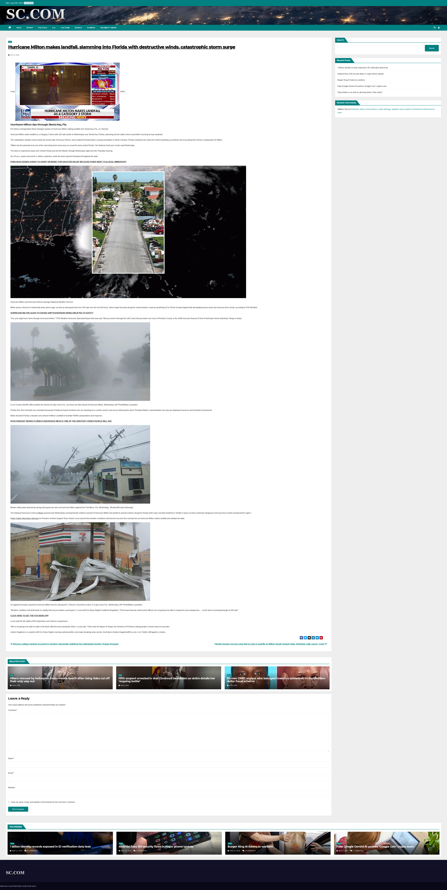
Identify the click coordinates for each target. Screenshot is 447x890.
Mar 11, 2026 (17, 851)
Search (340, 40)
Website (11, 788)
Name (11, 758)
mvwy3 (10, 886)
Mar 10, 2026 (126, 851)
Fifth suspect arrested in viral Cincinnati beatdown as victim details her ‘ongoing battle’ (167, 680)
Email (11, 773)
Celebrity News (108, 28)
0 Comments (32, 851)
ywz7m (33, 886)
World (78, 28)
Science (91, 28)
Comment (12, 710)
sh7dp (24, 886)
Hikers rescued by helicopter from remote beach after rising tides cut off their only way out (60, 680)
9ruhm (20, 886)
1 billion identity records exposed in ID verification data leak (362, 68)
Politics (42, 28)
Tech (18, 28)
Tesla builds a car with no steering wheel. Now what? (359, 92)
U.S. (54, 28)
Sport (30, 28)
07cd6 (29, 886)
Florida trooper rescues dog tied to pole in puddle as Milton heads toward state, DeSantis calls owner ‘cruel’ (270, 644)
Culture (65, 28)
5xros (6, 886)
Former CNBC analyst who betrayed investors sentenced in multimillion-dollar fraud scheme (276, 680)
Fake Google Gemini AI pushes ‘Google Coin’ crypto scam (362, 86)
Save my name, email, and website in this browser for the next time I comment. (43, 802)
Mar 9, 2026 (343, 851)
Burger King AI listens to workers (351, 80)
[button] (435, 28)
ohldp (2, 886)
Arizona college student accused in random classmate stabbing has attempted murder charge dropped (65, 644)
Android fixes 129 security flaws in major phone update (360, 74)
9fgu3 (15, 886)
